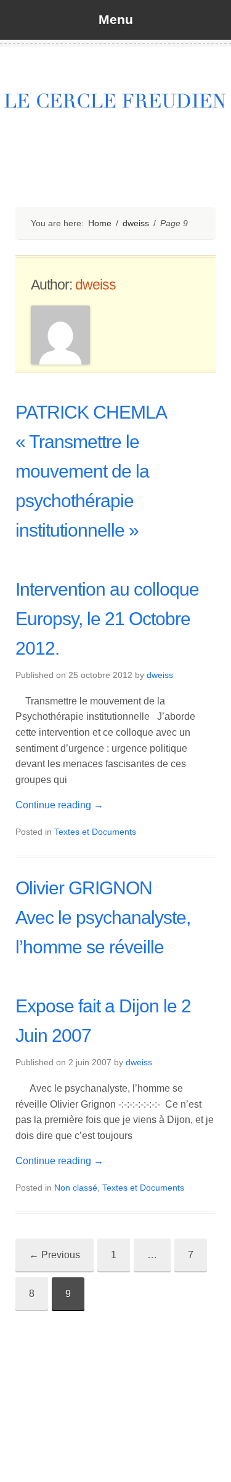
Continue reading (59, 805)
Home (99, 223)
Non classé (75, 1187)
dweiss (136, 223)
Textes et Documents (95, 832)
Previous (54, 1255)
